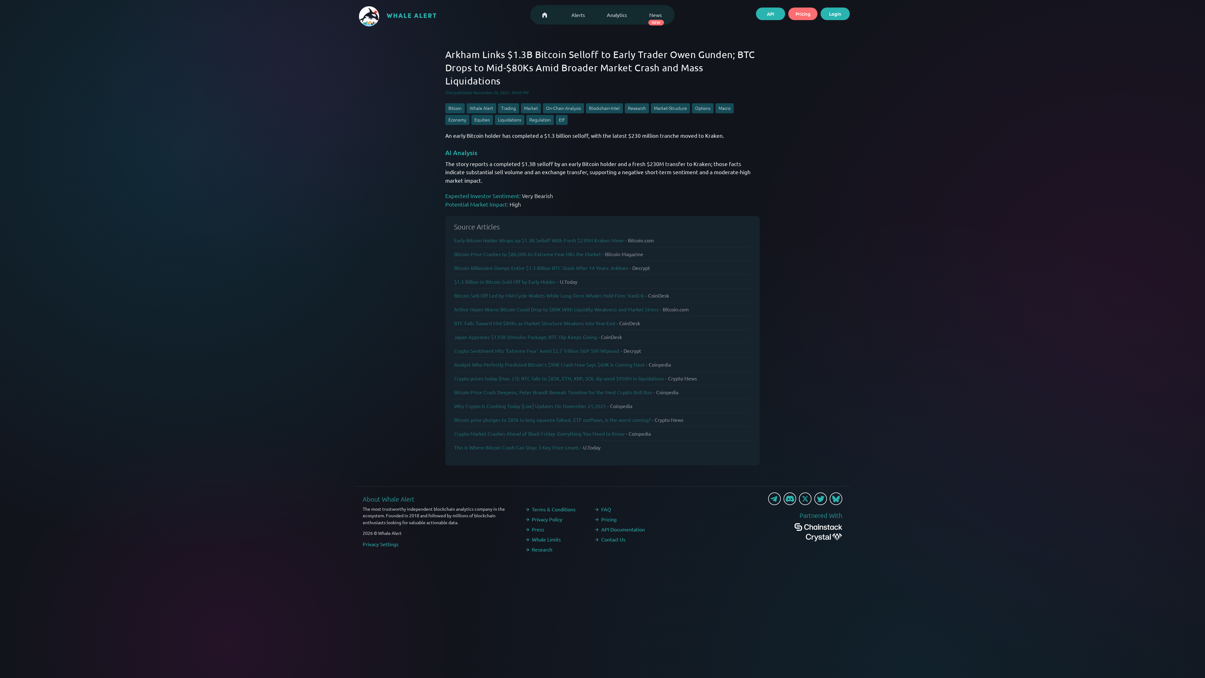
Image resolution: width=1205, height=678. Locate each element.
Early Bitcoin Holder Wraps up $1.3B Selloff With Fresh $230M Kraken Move (539, 240)
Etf (562, 119)
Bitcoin (455, 108)
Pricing (803, 14)
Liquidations (509, 119)
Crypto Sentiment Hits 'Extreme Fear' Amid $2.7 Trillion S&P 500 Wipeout (536, 350)
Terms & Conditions (554, 509)
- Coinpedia (658, 364)
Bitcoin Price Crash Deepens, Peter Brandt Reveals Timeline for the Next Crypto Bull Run (553, 392)
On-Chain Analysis (563, 108)
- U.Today (567, 281)
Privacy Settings (381, 544)
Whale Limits (546, 539)
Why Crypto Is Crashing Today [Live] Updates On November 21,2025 (530, 406)
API (770, 14)
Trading (508, 108)
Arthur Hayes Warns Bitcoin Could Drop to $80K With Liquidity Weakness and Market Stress (556, 309)
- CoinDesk (657, 295)
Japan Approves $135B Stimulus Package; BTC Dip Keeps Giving (525, 337)
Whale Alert (481, 108)
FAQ (606, 509)
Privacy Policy (547, 519)
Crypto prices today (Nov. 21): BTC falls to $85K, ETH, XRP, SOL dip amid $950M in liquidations (559, 378)
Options (702, 108)
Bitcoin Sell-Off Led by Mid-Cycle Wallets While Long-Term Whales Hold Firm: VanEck (549, 295)
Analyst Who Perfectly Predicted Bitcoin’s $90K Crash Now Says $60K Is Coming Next (549, 364)
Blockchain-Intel (604, 108)
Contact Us (613, 539)
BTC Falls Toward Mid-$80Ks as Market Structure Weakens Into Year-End (534, 323)
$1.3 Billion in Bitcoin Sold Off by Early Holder (505, 281)
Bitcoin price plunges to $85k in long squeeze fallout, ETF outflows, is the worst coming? (552, 420)
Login (835, 14)
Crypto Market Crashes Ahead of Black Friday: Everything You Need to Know (539, 433)
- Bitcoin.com (639, 240)
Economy (457, 119)
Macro (725, 108)
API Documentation (623, 529)
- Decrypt (639, 268)
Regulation (540, 119)
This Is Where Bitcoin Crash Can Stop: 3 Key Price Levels (516, 447)
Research (637, 108)
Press (538, 529)
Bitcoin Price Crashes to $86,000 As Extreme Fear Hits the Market (527, 254)
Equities (482, 119)
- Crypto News (681, 378)
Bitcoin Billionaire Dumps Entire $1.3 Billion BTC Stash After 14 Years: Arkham (541, 268)
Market (531, 108)
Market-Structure (670, 108)
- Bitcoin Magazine (622, 254)
